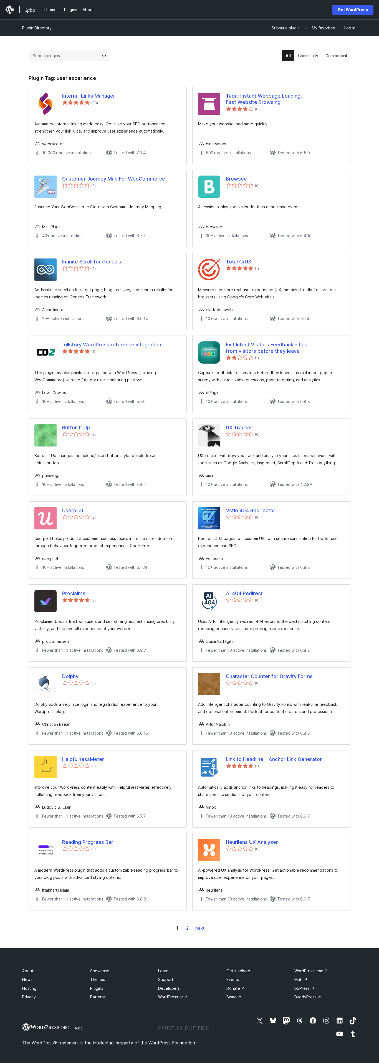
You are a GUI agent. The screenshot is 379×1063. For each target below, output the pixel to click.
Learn (163, 970)
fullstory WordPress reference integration (111, 344)
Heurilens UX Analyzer (252, 842)
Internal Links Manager (88, 96)
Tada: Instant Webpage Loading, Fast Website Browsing (264, 99)
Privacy (29, 996)
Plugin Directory (37, 28)
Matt (300, 979)
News (27, 979)
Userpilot (73, 510)
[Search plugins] (103, 55)
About (27, 970)
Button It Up (76, 427)
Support (165, 979)
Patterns (98, 996)
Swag (233, 996)
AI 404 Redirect (244, 593)
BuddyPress (307, 996)
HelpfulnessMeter (83, 759)
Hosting (29, 988)
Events (232, 979)
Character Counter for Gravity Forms (269, 676)
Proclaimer (74, 593)
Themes (97, 979)
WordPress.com (311, 970)
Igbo (79, 1028)
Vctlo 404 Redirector (250, 510)
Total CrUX (238, 262)
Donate (235, 988)
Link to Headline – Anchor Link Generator (274, 759)
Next (199, 928)
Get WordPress (353, 9)
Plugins (96, 988)
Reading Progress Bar (87, 842)
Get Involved (238, 970)
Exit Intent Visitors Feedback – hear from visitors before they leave (267, 348)
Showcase (99, 970)
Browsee (236, 179)
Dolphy (70, 676)
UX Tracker (239, 427)
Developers (169, 988)
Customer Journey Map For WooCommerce (113, 179)
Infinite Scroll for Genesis (91, 262)
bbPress (304, 988)
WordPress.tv (173, 996)
